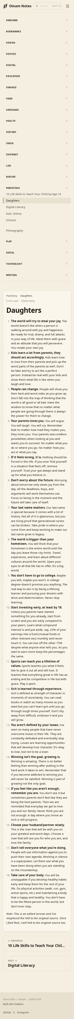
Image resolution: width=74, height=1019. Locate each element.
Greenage (12, 109)
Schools (11, 220)
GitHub (7, 1012)
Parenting (13, 187)
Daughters (13, 200)
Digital (11, 65)
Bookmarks (13, 31)
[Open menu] (67, 6)
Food (9, 98)
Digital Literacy (15, 207)
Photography (14, 230)
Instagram (23, 1012)
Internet (12, 154)
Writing (11, 274)
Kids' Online (13, 213)
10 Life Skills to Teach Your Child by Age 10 (33, 194)
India (9, 143)
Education (13, 76)
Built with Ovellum (13, 1004)
